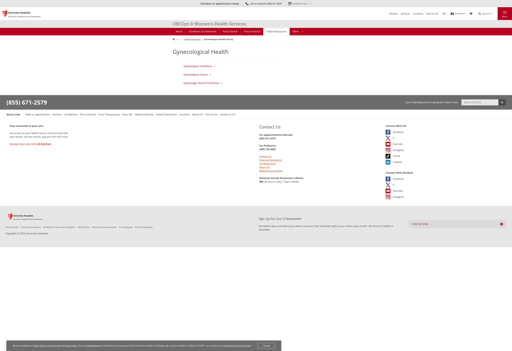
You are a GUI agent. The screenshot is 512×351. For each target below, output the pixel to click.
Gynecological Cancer (195, 74)
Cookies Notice (92, 345)
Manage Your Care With (30, 143)
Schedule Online (299, 3)
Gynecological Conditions (197, 66)
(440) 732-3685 (267, 149)
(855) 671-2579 (26, 102)
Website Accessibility (271, 170)
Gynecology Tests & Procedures (201, 83)
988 (261, 181)
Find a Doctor (230, 31)
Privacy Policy (70, 345)
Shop (471, 13)
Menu (504, 16)
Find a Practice (252, 31)
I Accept (266, 345)
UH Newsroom (267, 163)
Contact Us (265, 156)
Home (174, 39)
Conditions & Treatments (203, 31)
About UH (264, 167)
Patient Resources (276, 31)
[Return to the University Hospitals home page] (21, 14)
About (179, 31)
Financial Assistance (270, 160)
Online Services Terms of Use (46, 345)
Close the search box (496, 13)
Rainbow (444, 13)
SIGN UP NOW (420, 224)
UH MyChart (460, 13)
